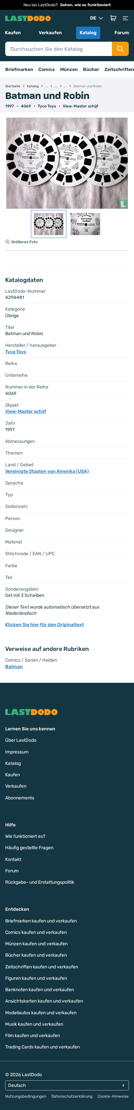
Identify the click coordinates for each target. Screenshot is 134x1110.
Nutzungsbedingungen (25, 1096)
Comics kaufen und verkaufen (36, 932)
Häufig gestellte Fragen (29, 847)
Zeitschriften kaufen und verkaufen (41, 967)
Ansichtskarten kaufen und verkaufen (44, 1001)
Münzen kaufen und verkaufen (36, 944)
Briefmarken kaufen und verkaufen (41, 921)
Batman (14, 666)
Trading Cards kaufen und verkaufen (42, 1047)
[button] (113, 18)
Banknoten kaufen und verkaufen (39, 989)
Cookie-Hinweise (113, 1096)
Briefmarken (19, 69)
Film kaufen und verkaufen (32, 1035)
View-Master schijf (80, 106)
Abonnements (19, 798)
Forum (121, 32)
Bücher (91, 69)
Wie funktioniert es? (25, 836)
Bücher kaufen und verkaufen (36, 955)
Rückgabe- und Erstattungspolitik (39, 882)
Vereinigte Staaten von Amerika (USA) (47, 471)
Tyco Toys (47, 106)
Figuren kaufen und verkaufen (36, 978)
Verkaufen (50, 32)
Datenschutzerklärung (71, 1096)
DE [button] (93, 18)
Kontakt (13, 859)
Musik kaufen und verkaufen (34, 1024)
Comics (46, 69)
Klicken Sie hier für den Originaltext (44, 624)
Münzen (69, 69)
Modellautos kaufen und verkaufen (40, 1013)
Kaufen (13, 32)
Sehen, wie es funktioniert (85, 5)
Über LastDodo (20, 740)
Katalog (88, 32)
